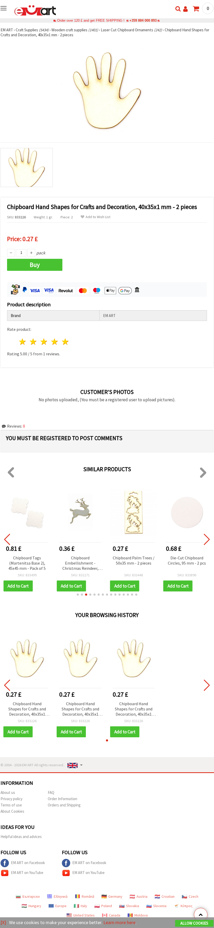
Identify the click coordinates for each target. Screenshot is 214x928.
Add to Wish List (98, 217)
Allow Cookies (194, 923)
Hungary (34, 905)
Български (31, 896)
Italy (84, 905)
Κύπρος (187, 905)
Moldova (141, 915)
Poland (106, 905)
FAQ (51, 792)
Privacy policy (11, 798)
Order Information (62, 798)
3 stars (44, 341)
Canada (114, 915)
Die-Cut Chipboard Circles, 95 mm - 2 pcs (187, 560)
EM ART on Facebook (28, 862)
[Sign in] (185, 9)
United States (84, 915)
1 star (22, 341)
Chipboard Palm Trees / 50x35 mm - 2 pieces (133, 560)
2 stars (33, 341)
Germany (115, 896)
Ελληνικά (61, 896)
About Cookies (12, 811)
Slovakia (132, 905)
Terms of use (11, 805)
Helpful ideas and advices (21, 836)
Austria (141, 896)
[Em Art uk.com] (35, 10)
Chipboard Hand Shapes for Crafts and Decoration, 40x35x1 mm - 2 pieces (27, 709)
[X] (3, 922)
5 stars (65, 341)
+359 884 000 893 (143, 20)
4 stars (54, 341)
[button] (78, 595)
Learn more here (119, 922)
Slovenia (160, 905)
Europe (61, 905)
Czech (193, 896)
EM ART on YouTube (27, 872)
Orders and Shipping (64, 805)
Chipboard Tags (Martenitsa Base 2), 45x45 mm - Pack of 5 (27, 563)
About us (8, 792)
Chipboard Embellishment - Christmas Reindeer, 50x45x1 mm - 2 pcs (80, 563)
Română (88, 896)
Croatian (168, 896)
